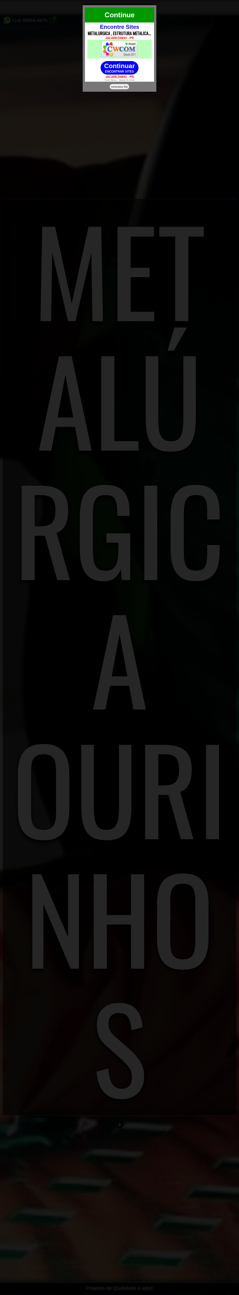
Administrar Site (119, 86)
